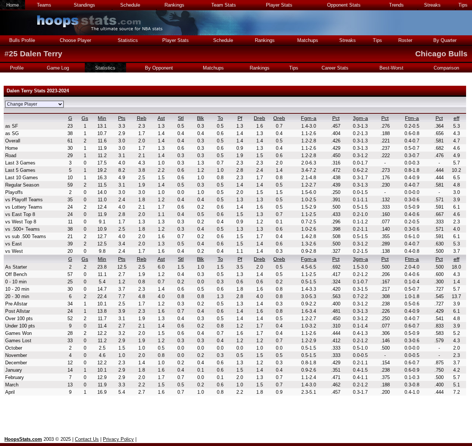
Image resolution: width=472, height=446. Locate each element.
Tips (463, 5)
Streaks (432, 5)
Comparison (446, 68)
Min (102, 118)
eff (456, 118)
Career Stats (335, 68)
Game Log (58, 68)
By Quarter (445, 40)
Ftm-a (412, 118)
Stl (181, 118)
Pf (239, 118)
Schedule (130, 5)
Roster (405, 40)
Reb (141, 118)
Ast (161, 118)
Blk (200, 118)
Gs (84, 118)
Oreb (279, 118)
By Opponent (159, 68)
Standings (84, 5)
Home (12, 5)
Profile (17, 68)
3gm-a (360, 118)
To (220, 118)
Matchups (307, 40)
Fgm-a (308, 118)
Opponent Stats (344, 5)
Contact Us (87, 439)
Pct (336, 118)
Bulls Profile (22, 40)
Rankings (174, 5)
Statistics (128, 40)
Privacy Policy (118, 439)
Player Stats (279, 5)
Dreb (259, 118)
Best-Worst (391, 68)
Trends (396, 5)
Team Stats (223, 5)
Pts (121, 118)
